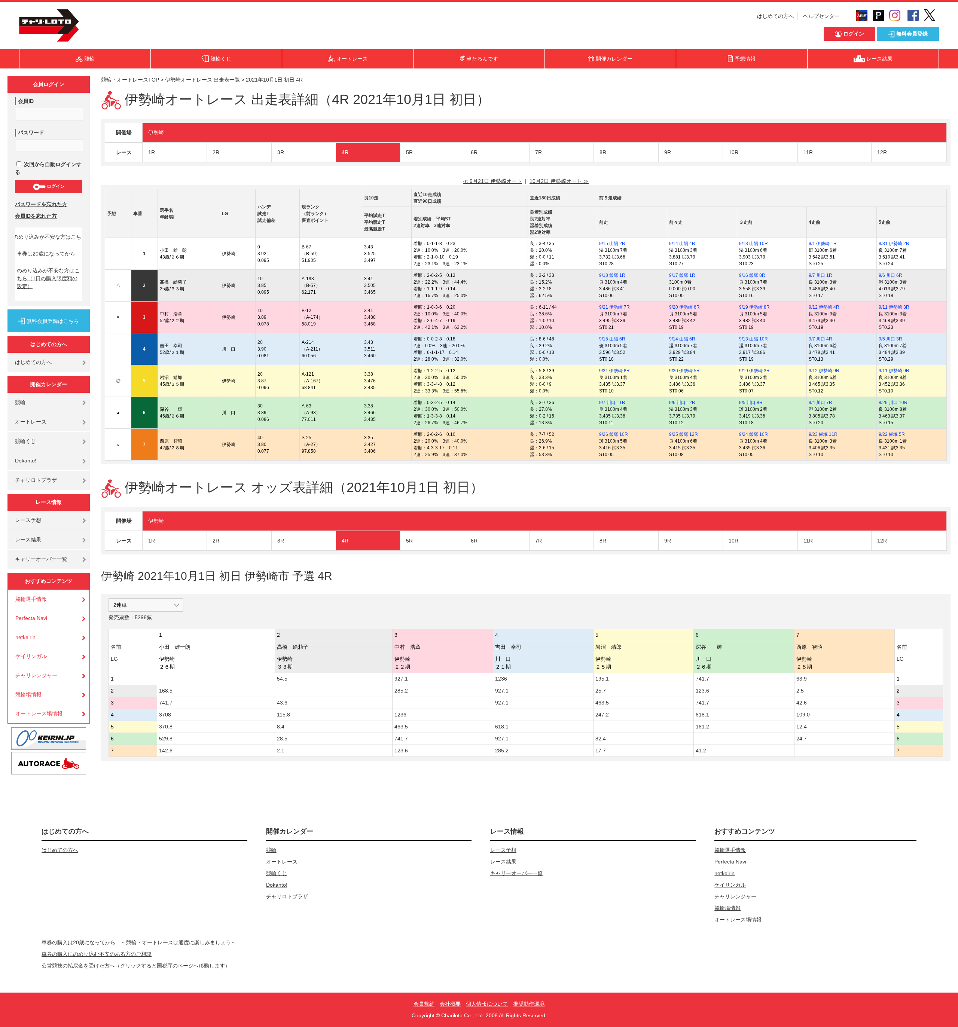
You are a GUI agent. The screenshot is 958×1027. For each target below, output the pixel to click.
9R (667, 152)
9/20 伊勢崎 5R (684, 370)
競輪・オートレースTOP (130, 80)
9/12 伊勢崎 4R (824, 307)
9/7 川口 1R (820, 275)
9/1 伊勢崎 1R (823, 243)
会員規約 (424, 1004)
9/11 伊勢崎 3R (894, 307)
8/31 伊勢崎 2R (894, 243)
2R (216, 152)
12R (882, 152)
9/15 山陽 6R (612, 339)
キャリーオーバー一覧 (41, 559)
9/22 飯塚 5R (892, 434)
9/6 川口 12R (682, 402)
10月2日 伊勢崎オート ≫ (559, 181)
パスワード (31, 132)
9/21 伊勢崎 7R (614, 307)
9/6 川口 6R (890, 275)
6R (474, 152)
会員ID (26, 101)
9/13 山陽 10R (753, 243)
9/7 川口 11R (612, 402)
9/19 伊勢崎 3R (754, 370)
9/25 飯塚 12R (683, 434)
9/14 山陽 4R (682, 243)
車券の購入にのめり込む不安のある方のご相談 (97, 954)
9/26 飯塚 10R (613, 434)
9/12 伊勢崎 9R (824, 370)
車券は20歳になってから (46, 254)
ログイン (55, 186)
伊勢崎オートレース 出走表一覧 (202, 80)
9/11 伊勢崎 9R (894, 370)
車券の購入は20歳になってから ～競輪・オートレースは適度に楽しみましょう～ (141, 942)
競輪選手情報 (31, 599)
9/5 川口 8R (751, 402)
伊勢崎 (156, 132)
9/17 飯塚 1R (682, 275)
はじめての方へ (775, 16)
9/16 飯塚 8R (752, 275)
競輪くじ (25, 441)
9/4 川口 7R (820, 402)
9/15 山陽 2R (612, 243)
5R (409, 152)
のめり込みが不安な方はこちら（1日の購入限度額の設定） (48, 278)
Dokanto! (25, 461)
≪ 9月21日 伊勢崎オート (492, 181)
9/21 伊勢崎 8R (614, 370)
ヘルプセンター (821, 16)
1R (151, 152)
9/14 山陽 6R (682, 339)
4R (345, 152)
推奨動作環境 (528, 1004)
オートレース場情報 (38, 713)
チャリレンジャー (36, 675)
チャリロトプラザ (36, 480)
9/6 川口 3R (890, 339)
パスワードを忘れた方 (41, 204)
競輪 (20, 402)
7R (538, 152)
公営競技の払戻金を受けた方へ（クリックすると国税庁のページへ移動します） (136, 966)
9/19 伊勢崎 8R (754, 307)
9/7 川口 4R (820, 339)
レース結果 (28, 539)
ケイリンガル (31, 656)
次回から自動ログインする (48, 168)
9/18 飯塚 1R (612, 275)
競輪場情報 (28, 694)
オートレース (30, 422)
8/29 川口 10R (893, 402)
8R (602, 152)
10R (733, 152)
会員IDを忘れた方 (36, 216)
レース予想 (28, 520)
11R (808, 152)
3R (280, 152)
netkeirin (25, 637)
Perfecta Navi (31, 618)
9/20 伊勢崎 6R (684, 307)
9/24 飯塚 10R (753, 434)
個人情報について (487, 1004)
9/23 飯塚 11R (823, 434)
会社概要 (450, 1004)
